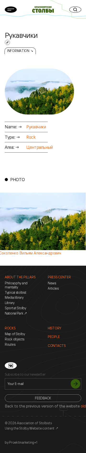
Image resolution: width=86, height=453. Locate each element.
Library (10, 303)
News (52, 283)
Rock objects (14, 339)
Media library (14, 297)
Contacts (57, 346)
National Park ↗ (16, 313)
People (54, 337)
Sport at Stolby (15, 308)
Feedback (43, 398)
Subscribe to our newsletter (25, 374)
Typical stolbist (15, 292)
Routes (10, 344)
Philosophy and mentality (16, 285)
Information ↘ (20, 51)
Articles (53, 288)
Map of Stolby (15, 334)
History (54, 328)
